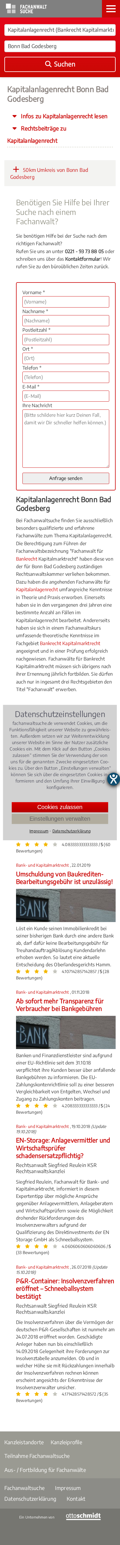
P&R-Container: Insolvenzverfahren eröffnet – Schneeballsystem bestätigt (65, 1288)
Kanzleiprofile (66, 1442)
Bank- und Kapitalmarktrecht (43, 865)
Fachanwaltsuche (24, 1487)
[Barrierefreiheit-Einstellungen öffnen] (113, 779)
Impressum (68, 1487)
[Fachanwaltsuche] (26, 12)
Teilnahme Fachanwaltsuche (37, 1455)
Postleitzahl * (36, 330)
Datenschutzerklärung (30, 1498)
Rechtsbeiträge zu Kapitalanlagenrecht (36, 134)
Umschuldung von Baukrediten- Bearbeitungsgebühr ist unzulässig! (64, 877)
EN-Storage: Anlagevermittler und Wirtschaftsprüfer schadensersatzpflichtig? (63, 1147)
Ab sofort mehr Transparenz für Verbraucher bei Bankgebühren (60, 1004)
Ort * (27, 349)
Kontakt (76, 1498)
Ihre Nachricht (37, 405)
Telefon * (31, 368)
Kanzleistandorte (24, 1442)
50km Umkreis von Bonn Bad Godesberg (49, 173)
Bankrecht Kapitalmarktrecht (70, 643)
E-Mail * (31, 387)
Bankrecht (26, 559)
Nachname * (35, 311)
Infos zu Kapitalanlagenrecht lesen (63, 115)
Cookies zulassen (59, 807)
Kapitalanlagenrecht (37, 589)
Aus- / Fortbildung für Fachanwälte (45, 1469)
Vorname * (33, 292)
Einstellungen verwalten (59, 818)
